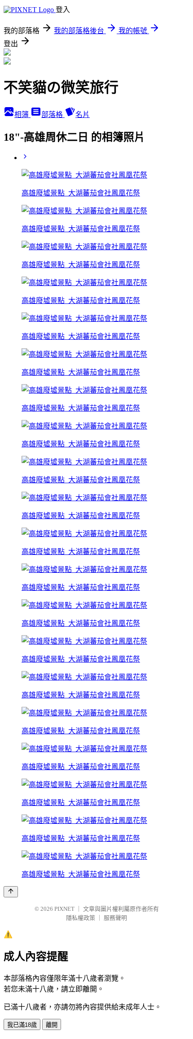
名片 (82, 114)
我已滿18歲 (22, 1025)
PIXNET (64, 908)
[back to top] (11, 891)
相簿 (22, 114)
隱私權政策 (80, 917)
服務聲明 (115, 917)
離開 (51, 1025)
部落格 (53, 114)
